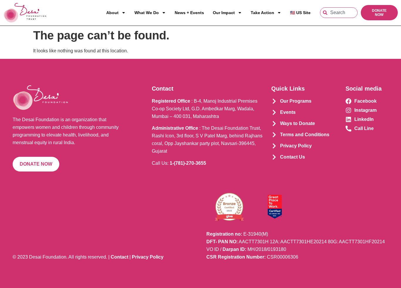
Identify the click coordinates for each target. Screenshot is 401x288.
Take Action (262, 12)
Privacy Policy (148, 256)
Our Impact (224, 12)
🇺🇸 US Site (300, 12)
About (112, 12)
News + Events (189, 12)
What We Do (146, 12)
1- (188, 163)
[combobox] (339, 12)
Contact (119, 256)
